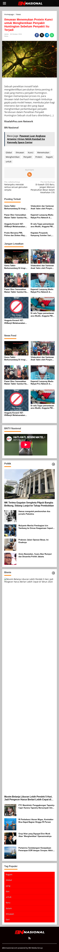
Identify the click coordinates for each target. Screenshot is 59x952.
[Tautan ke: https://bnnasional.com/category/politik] (53, 464)
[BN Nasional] (30, 3)
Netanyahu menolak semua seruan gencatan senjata (15, 186)
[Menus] (4, 3)
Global (9, 152)
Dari (8, 919)
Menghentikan (13, 157)
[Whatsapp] (52, 35)
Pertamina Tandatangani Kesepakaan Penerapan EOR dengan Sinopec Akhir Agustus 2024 (35, 849)
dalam (9, 908)
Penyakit (27, 157)
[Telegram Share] (47, 35)
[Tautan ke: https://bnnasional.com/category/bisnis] (53, 573)
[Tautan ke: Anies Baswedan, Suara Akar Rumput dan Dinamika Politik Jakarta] (10, 558)
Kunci (30, 152)
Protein (38, 157)
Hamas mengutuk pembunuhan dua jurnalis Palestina (34, 512)
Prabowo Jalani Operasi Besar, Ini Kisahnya (33, 541)
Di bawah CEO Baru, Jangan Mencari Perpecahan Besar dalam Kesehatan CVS (43, 187)
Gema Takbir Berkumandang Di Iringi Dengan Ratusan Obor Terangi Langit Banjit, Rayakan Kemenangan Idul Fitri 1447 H (16, 207)
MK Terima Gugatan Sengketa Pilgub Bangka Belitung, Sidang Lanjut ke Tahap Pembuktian (29, 504)
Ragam (49, 157)
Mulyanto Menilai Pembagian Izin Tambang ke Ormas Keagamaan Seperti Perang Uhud (35, 527)
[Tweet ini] (42, 35)
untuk (8, 161)
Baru (8, 902)
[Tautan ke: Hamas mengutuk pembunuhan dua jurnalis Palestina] (10, 515)
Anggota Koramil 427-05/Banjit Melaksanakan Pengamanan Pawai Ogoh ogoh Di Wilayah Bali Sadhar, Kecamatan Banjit (15, 225)
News (6, 36)
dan (7, 891)
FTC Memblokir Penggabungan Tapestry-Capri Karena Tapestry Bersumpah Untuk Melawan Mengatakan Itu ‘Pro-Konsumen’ (36, 806)
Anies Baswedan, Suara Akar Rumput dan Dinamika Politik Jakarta (35, 555)
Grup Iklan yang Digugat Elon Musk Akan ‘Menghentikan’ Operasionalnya (34, 835)
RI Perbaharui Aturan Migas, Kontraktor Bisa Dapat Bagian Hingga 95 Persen (35, 820)
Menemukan (43, 152)
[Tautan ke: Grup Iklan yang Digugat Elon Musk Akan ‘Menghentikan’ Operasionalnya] (10, 838)
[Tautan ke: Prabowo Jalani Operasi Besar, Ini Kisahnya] (10, 544)
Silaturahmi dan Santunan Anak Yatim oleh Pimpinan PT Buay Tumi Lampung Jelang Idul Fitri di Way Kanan (42, 207)
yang (8, 885)
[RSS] (29, 174)
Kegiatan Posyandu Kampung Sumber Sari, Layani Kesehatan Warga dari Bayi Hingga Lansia (41, 234)
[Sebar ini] (37, 35)
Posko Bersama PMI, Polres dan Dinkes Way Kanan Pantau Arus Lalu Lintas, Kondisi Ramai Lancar (15, 234)
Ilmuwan (20, 152)
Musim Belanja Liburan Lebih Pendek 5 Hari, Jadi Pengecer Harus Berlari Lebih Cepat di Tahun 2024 (28, 798)
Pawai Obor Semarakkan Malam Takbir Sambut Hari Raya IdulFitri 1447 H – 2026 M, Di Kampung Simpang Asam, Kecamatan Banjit (16, 216)
